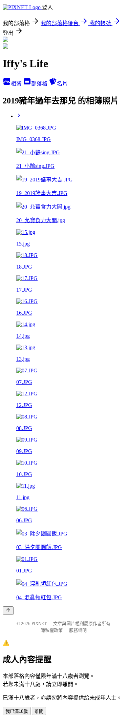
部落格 (40, 83)
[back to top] (8, 610)
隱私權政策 (52, 630)
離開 (39, 711)
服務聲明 (78, 630)
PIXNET (39, 623)
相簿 (17, 83)
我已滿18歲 (16, 711)
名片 (62, 83)
